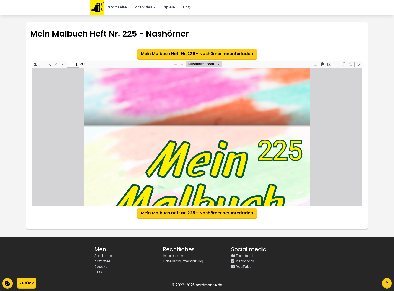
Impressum (173, 255)
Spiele (169, 7)
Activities (144, 7)
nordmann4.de (209, 285)
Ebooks (100, 266)
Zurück (26, 283)
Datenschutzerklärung (183, 261)
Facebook (244, 255)
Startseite (117, 7)
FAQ (187, 7)
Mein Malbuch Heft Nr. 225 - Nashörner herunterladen (197, 53)
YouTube (243, 266)
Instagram (244, 261)
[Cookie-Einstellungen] (7, 283)
